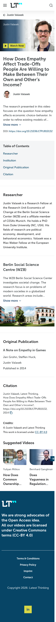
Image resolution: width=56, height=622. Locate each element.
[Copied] (11, 415)
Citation (8, 177)
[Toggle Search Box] (49, 5)
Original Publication (16, 170)
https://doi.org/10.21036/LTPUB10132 (25, 134)
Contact (27, 579)
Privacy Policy (27, 567)
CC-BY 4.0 (41, 434)
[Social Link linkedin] (27, 612)
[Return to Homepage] (16, 5)
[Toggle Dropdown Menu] (5, 5)
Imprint (27, 573)
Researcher (10, 156)
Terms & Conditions (27, 560)
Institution (9, 163)
